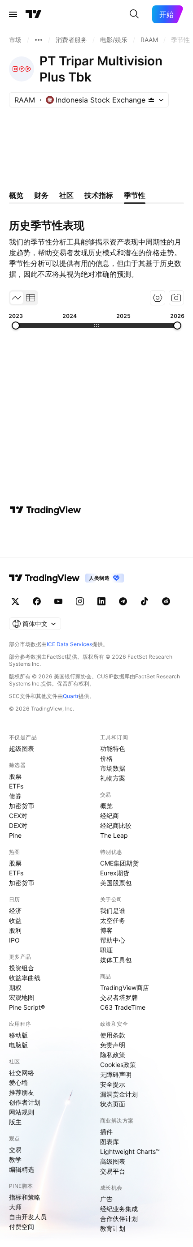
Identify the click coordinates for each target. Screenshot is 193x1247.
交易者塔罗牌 (119, 997)
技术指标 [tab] (98, 195)
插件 (106, 1132)
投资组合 (21, 968)
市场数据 (112, 768)
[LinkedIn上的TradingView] (101, 601)
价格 (106, 758)
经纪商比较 (116, 825)
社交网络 (21, 1072)
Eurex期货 (114, 873)
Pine (15, 835)
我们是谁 (112, 910)
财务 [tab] (41, 195)
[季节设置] (157, 297)
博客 (106, 930)
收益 (15, 920)
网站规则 (21, 1112)
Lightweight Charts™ (130, 1151)
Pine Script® (27, 1007)
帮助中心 (112, 940)
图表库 (109, 1141)
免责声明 (112, 1045)
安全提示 (112, 1084)
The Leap (114, 835)
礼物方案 (112, 778)
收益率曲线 (24, 977)
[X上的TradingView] (15, 601)
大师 (15, 1207)
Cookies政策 (118, 1064)
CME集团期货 (119, 863)
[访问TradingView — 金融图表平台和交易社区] (45, 510)
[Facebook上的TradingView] (37, 601)
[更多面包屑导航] (39, 40)
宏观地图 (21, 997)
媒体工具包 (116, 960)
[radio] (16, 297)
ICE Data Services (69, 644)
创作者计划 (24, 1102)
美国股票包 (116, 883)
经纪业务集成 (119, 1209)
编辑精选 (21, 1169)
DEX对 (18, 825)
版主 (15, 1122)
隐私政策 (112, 1054)
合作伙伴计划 (119, 1218)
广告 (106, 1199)
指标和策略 (24, 1197)
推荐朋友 (21, 1092)
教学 (15, 1159)
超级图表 (21, 748)
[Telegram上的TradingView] (123, 601)
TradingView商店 (124, 987)
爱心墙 (18, 1082)
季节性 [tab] (134, 195)
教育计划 (112, 1228)
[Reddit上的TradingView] (166, 601)
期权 (15, 987)
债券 (15, 796)
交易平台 (112, 1171)
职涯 (106, 950)
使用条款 (112, 1035)
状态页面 (112, 1104)
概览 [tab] (16, 195)
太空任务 (112, 920)
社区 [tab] (66, 195)
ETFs (16, 786)
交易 (15, 1149)
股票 (15, 776)
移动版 (18, 1035)
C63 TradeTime (122, 1007)
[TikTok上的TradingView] (144, 601)
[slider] (16, 325)
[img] (151, 100)
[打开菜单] (13, 14)
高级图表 (112, 1161)
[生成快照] (176, 297)
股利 (15, 930)
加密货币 (21, 806)
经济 (15, 910)
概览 (106, 806)
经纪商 (109, 815)
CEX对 (18, 815)
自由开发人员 (28, 1217)
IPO (14, 940)
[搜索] (134, 14)
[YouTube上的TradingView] (58, 601)
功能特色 (112, 748)
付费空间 (21, 1226)
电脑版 (18, 1045)
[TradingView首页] (34, 14)
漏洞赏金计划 (119, 1094)
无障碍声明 (116, 1074)
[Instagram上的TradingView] (80, 601)
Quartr (71, 696)
